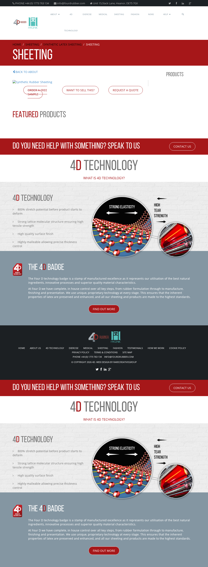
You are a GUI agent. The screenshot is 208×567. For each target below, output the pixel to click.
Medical (103, 14)
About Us (35, 348)
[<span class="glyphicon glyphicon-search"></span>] (183, 15)
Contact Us (182, 146)
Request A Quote (126, 90)
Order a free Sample (37, 92)
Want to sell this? (80, 90)
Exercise (87, 14)
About (54, 14)
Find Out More (104, 309)
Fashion (135, 14)
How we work (156, 348)
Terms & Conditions (106, 352)
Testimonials (135, 348)
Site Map (127, 352)
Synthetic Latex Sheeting (62, 44)
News (151, 14)
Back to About (26, 72)
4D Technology (71, 22)
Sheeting (119, 14)
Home (17, 44)
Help (166, 14)
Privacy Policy (80, 352)
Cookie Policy (177, 348)
